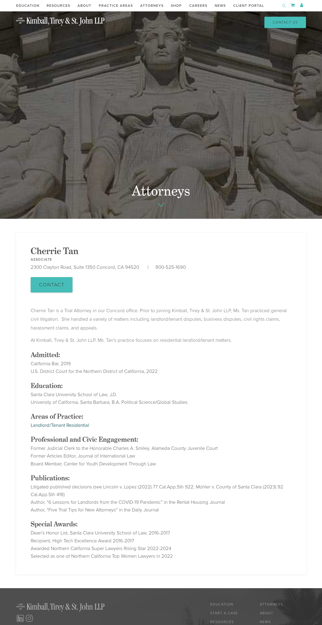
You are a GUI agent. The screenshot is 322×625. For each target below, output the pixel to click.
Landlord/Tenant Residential (60, 425)
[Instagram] (29, 618)
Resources (58, 6)
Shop (176, 6)
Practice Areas (116, 6)
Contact (51, 285)
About (84, 6)
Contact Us (285, 22)
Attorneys (152, 6)
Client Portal (248, 6)
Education (27, 6)
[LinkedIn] (20, 618)
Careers (198, 6)
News (220, 6)
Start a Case (224, 613)
